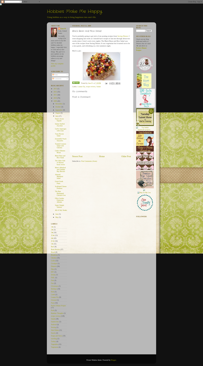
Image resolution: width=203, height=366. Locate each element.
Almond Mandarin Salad (59, 176)
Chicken (53, 258)
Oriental (53, 300)
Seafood (53, 324)
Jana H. (63, 29)
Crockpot (54, 263)
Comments (57, 79)
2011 (55, 95)
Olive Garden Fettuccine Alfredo (59, 200)
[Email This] (110, 83)
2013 (55, 89)
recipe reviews (91, 87)
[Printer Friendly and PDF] (76, 83)
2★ (52, 230)
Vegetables (54, 344)
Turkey (53, 341)
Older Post (126, 156)
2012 (55, 92)
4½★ (52, 241)
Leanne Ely (81, 87)
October (58, 107)
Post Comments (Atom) (89, 161)
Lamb (53, 294)
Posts (56, 75)
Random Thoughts (57, 313)
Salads (98, 87)
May (57, 217)
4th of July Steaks (61, 210)
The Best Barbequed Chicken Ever (60, 193)
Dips (52, 269)
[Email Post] (106, 83)
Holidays (54, 289)
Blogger (113, 360)
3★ (52, 232)
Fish (52, 280)
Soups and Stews (56, 336)
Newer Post (77, 156)
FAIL (53, 277)
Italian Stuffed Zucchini (60, 125)
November (59, 104)
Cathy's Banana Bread (60, 151)
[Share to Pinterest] (119, 83)
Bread (53, 252)
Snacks (53, 333)
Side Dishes (55, 330)
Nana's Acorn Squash (59, 120)
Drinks (53, 275)
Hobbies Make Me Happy (74, 11)
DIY (52, 272)
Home (102, 156)
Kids (52, 292)
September (59, 110)
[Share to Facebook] (117, 83)
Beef (52, 247)
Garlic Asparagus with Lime (60, 130)
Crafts (53, 261)
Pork (52, 310)
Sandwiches (55, 322)
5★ (52, 244)
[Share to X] (115, 83)
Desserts (53, 266)
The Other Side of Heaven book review (60, 162)
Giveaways (54, 286)
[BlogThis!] (112, 83)
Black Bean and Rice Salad (60, 157)
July (57, 116)
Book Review (55, 249)
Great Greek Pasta (59, 182)
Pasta (52, 303)
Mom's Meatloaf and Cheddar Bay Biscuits (60, 169)
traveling (54, 339)
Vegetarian (54, 347)
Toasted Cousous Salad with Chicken (60, 146)
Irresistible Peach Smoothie (60, 140)
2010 (55, 98)
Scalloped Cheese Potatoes (60, 187)
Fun (52, 283)
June (57, 214)
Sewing (53, 327)
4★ (52, 238)
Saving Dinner (122, 36)
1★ (52, 227)
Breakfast (54, 255)
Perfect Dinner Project (58, 306)
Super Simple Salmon (59, 206)
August (58, 113)
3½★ (52, 235)
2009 (55, 101)
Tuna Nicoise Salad (59, 135)
